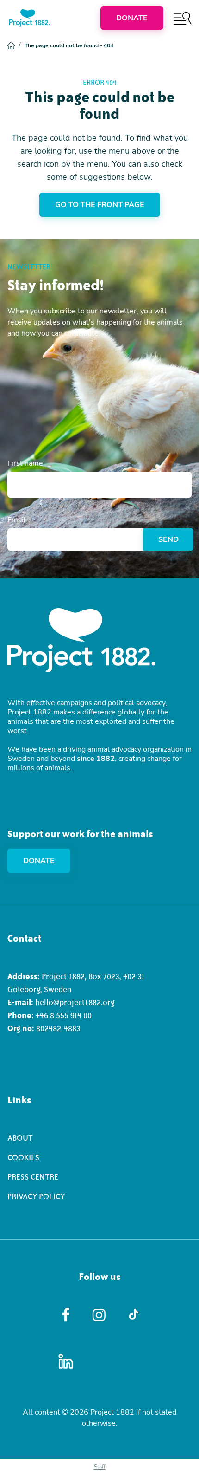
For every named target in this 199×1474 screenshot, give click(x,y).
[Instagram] (99, 1315)
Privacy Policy (36, 1196)
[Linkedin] (66, 1361)
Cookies (23, 1157)
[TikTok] (133, 1314)
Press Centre (32, 1177)
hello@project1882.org (74, 1002)
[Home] (29, 18)
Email (16, 520)
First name (25, 463)
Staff (100, 1466)
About (20, 1138)
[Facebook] (66, 1314)
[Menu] (183, 18)
